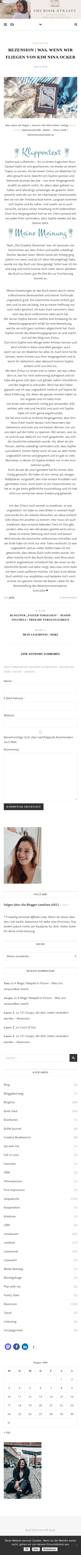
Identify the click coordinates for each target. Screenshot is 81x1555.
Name (9, 681)
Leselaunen (11, 1234)
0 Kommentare (68, 597)
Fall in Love (11, 1155)
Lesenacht (10, 1260)
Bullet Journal (12, 1128)
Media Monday (13, 1269)
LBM (7, 1225)
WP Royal (49, 1530)
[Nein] (76, 1545)
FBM (7, 1172)
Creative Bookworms (17, 1137)
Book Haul (10, 1111)
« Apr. (7, 1432)
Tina (7, 983)
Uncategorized (13, 1330)
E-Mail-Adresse (14, 698)
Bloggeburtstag (13, 1093)
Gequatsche (11, 1199)
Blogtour (9, 1102)
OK (27, 1549)
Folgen (64, 905)
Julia (11, 597)
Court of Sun (28, 1027)
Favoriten (10, 1163)
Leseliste (9, 1242)
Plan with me (12, 1286)
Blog (7, 1084)
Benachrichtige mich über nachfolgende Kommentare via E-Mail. (38, 739)
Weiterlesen (49, 1549)
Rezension (40, 43)
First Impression (14, 1190)
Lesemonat (11, 1251)
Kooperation (12, 1207)
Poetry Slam (11, 1295)
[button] (8, 1346)
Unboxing (10, 1321)
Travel (7, 1313)
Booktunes (11, 1120)
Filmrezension (13, 1181)
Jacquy (8, 998)
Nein (36, 1549)
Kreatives (10, 1216)
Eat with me (11, 1146)
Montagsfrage (13, 1277)
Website (9, 715)
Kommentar (11, 749)
